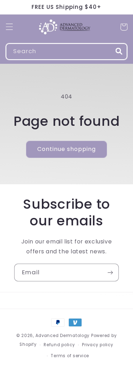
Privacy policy (97, 345)
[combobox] (66, 51)
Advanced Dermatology (62, 335)
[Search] (119, 51)
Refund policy (59, 345)
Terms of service (70, 356)
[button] (9, 27)
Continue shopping (66, 149)
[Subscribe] (110, 272)
